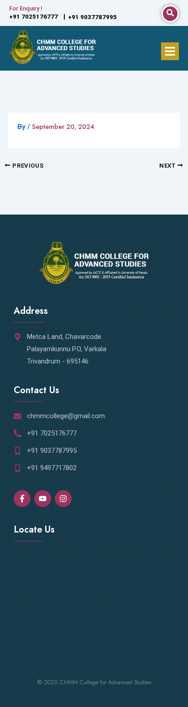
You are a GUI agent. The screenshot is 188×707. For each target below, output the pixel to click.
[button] (170, 51)
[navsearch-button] (170, 13)
